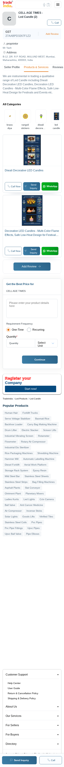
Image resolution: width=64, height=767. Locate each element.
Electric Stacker (30, 430)
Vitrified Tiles (46, 516)
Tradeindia (8, 399)
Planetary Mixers (35, 493)
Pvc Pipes (36, 522)
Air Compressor (13, 510)
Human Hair (11, 412)
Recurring (38, 329)
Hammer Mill (11, 459)
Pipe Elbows (32, 533)
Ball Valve (10, 505)
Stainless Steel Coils (16, 522)
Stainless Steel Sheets (37, 476)
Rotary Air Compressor (33, 441)
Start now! (31, 388)
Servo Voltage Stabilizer (17, 418)
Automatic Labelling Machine (38, 459)
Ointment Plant (13, 493)
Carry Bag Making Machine (42, 424)
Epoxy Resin (39, 470)
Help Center (14, 683)
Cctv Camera (47, 499)
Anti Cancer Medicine (31, 505)
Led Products (21, 399)
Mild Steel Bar (12, 476)
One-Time (18, 329)
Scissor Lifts (49, 430)
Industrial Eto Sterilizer (17, 447)
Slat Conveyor (32, 487)
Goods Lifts (28, 516)
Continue (39, 359)
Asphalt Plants (12, 487)
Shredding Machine (47, 453)
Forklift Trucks (30, 412)
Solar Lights (11, 516)
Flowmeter (10, 441)
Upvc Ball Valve (13, 533)
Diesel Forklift (12, 464)
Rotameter (43, 436)
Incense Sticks (34, 510)
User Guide (14, 688)
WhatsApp (52, 186)
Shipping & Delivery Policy (22, 698)
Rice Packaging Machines (19, 453)
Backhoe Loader (14, 424)
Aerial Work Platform (35, 464)
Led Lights (29, 499)
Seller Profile (12, 67)
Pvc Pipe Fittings (14, 528)
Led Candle (35, 399)
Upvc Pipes (33, 528)
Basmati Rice (42, 418)
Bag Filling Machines (43, 482)
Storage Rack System (16, 470)
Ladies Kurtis (12, 499)
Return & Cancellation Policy (23, 693)
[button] (54, 22)
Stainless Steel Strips (16, 482)
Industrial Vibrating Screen (19, 436)
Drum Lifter (11, 430)
